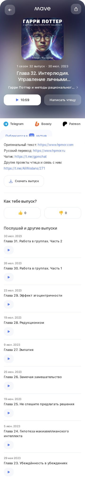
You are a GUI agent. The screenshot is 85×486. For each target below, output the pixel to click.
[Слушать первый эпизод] (9, 250)
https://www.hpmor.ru (49, 151)
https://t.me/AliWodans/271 (24, 168)
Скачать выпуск (27, 181)
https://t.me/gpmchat (31, 156)
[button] (42, 8)
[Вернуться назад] (10, 10)
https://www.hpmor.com (55, 145)
